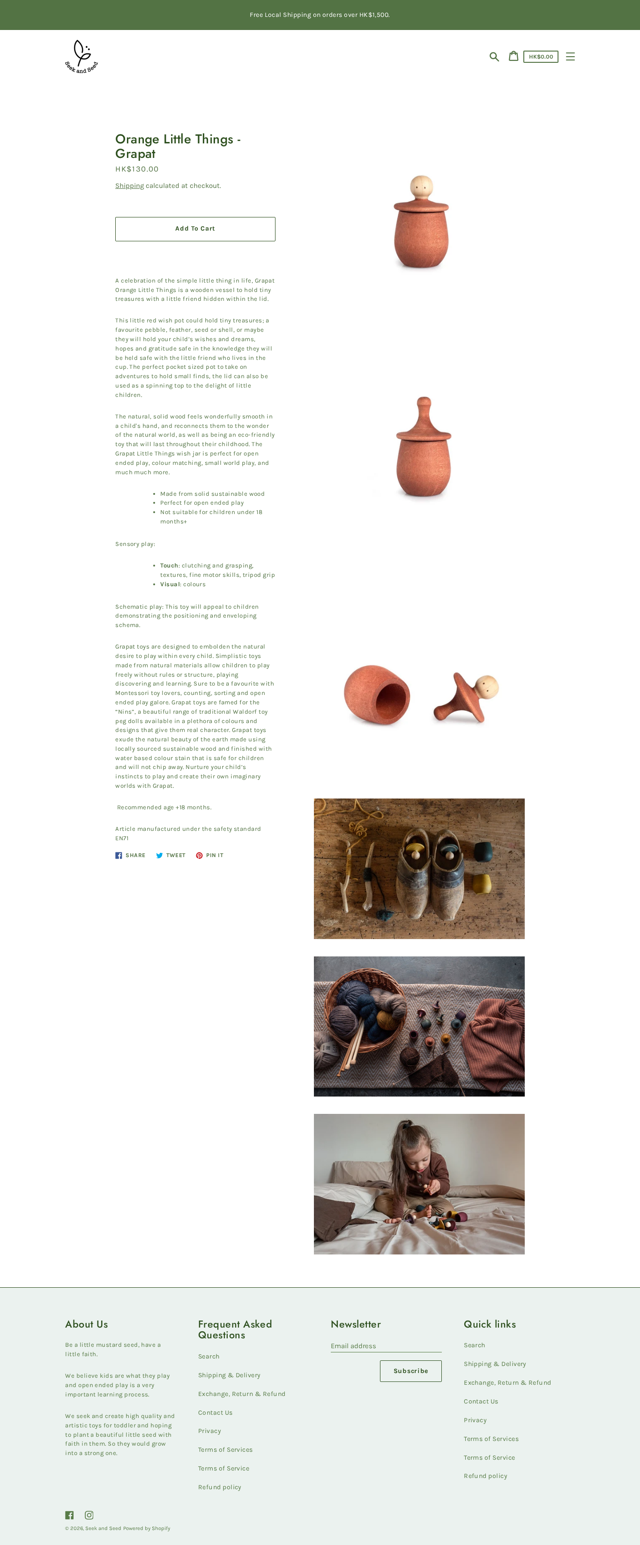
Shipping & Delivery (229, 1375)
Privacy (209, 1431)
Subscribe (411, 1371)
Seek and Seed (103, 1528)
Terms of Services (225, 1450)
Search (209, 1356)
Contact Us (215, 1413)
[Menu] (570, 56)
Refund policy (220, 1487)
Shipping (129, 185)
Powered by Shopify (146, 1528)
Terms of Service (224, 1468)
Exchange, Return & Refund (242, 1394)
